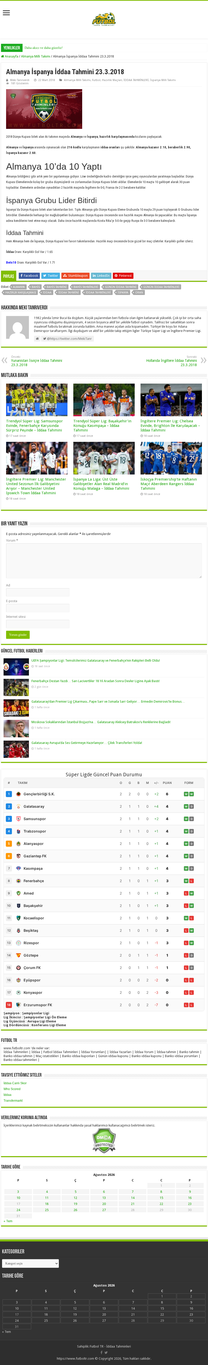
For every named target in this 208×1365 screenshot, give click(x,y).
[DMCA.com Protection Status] (104, 1140)
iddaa (47, 292)
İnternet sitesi (16, 617)
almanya (19, 287)
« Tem (8, 1221)
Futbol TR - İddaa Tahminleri (110, 1346)
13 (104, 1198)
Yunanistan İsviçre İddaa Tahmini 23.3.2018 (36, 361)
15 (161, 1198)
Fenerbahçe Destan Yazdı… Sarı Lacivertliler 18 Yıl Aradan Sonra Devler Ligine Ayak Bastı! (95, 681)
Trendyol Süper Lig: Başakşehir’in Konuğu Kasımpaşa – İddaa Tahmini (102, 425)
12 (75, 1198)
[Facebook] (101, 1353)
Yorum (12, 540)
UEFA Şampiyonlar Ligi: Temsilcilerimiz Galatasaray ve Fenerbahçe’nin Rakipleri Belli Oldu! (95, 660)
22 (161, 1204)
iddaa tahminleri (98, 292)
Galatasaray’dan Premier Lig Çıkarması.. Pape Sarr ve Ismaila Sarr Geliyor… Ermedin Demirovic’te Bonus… (108, 701)
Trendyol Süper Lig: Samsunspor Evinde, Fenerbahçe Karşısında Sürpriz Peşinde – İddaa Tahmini (34, 425)
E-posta (11, 601)
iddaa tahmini (68, 292)
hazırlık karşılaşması (20, 292)
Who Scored (12, 1089)
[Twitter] (106, 1353)
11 (46, 1198)
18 (46, 1204)
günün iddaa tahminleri (161, 287)
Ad (8, 585)
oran (139, 292)
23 (190, 1204)
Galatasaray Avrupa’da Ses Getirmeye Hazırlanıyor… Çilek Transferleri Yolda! (86, 743)
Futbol (96, 80)
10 (18, 1198)
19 (75, 1204)
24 (18, 1210)
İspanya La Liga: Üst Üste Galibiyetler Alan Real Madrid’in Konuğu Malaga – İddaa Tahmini (101, 484)
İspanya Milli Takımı (163, 80)
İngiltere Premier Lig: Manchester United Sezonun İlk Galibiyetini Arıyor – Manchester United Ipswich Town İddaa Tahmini (36, 486)
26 (75, 1210)
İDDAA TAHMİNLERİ (136, 80)
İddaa (7, 1095)
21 (132, 1204)
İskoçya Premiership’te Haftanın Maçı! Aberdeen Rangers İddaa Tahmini (169, 484)
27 (104, 1210)
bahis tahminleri (86, 287)
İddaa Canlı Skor (15, 1083)
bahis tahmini (57, 287)
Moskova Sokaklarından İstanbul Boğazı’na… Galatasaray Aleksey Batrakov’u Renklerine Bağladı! (100, 722)
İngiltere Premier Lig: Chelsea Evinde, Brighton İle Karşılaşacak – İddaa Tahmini (170, 425)
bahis (36, 287)
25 (46, 1210)
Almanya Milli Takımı (35, 56)
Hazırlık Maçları (112, 80)
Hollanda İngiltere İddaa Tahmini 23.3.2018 (171, 361)
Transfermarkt (13, 1100)
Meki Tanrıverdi (19, 80)
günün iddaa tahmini (120, 287)
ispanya (123, 292)
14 (132, 1198)
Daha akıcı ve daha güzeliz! (44, 48)
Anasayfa (11, 56)
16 (190, 1198)
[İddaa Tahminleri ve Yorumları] (104, 19)
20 (104, 1204)
